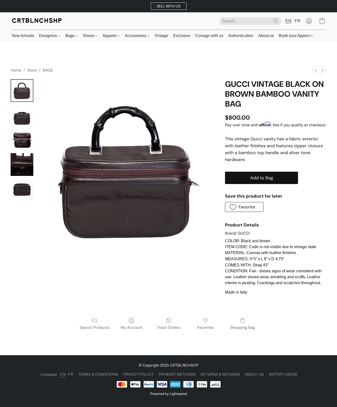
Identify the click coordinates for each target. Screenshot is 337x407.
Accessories (136, 36)
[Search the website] (275, 20)
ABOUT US (254, 374)
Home (16, 70)
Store (32, 70)
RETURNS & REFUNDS (220, 374)
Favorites (205, 327)
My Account (131, 327)
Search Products (95, 327)
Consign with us (209, 36)
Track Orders (168, 327)
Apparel (110, 36)
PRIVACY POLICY (138, 374)
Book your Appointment (299, 36)
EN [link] (63, 374)
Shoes (89, 36)
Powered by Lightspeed (168, 394)
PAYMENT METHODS (177, 374)
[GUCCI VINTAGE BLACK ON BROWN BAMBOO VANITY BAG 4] (22, 189)
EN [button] (288, 21)
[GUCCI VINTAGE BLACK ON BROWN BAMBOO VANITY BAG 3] (22, 164)
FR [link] (70, 374)
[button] (169, 6)
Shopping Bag (242, 327)
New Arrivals (23, 36)
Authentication (240, 36)
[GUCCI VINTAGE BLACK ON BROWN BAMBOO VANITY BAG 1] (22, 115)
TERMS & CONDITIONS (98, 374)
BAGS (48, 70)
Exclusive (181, 36)
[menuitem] (315, 70)
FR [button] (297, 21)
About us (266, 36)
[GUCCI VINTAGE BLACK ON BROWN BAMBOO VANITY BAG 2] (22, 140)
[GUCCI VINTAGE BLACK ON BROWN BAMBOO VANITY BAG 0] (22, 90)
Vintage (161, 36)
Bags (70, 36)
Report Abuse (283, 374)
